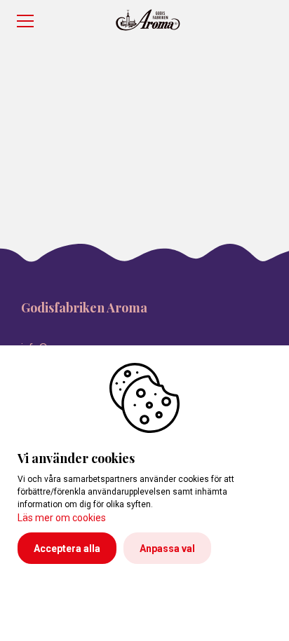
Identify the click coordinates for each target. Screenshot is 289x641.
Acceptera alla (67, 548)
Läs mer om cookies (62, 517)
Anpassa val (167, 548)
